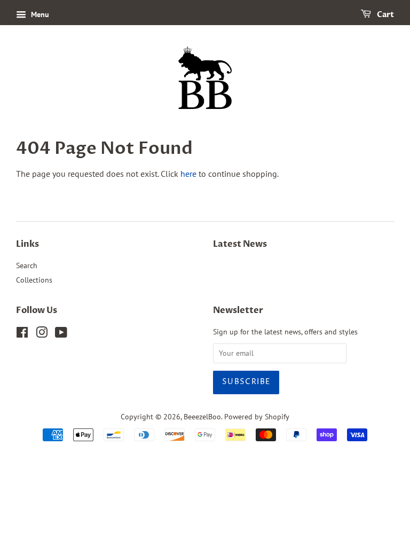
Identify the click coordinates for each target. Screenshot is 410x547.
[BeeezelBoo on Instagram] (42, 334)
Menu (39, 14)
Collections (34, 280)
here (188, 173)
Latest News (240, 244)
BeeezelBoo (202, 416)
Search (26, 265)
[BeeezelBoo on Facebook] (22, 334)
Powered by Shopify (256, 416)
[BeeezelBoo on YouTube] (61, 334)
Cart (384, 15)
